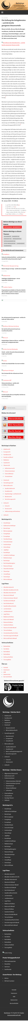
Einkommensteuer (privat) (13, 783)
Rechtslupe (20, 3)
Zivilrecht (6, 503)
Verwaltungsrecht (8, 483)
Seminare (7, 967)
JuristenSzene (7, 609)
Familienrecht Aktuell (9, 600)
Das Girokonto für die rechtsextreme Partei (12, 373)
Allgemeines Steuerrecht (11, 773)
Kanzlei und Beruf (8, 457)
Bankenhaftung (8, 238)
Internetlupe (7, 547)
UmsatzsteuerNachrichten (11, 633)
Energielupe (7, 533)
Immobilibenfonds (17, 238)
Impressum (7, 670)
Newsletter (7, 964)
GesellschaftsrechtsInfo (10, 606)
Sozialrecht (7, 463)
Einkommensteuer (10, 471)
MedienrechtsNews (9, 617)
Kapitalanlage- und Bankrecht (12, 227)
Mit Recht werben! (9, 981)
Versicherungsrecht (10, 499)
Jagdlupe (6, 550)
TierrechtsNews (8, 630)
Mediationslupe (8, 558)
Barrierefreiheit (8, 677)
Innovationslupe (8, 542)
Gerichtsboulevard (9, 603)
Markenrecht (8, 496)
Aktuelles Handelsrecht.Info (11, 590)
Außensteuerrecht (10, 468)
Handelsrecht (8, 491)
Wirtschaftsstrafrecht (11, 730)
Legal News (7, 614)
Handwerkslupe (8, 539)
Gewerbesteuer (10, 786)
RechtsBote (7, 651)
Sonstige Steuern (9, 798)
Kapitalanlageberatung (9, 241)
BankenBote (7, 646)
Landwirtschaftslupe (9, 555)
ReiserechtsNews (8, 622)
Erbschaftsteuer (9, 473)
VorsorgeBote (7, 659)
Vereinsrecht (8, 508)
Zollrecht (6, 515)
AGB (5, 672)
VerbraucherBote (8, 657)
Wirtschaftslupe (8, 579)
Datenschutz (7, 674)
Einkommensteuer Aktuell (10, 598)
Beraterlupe (7, 528)
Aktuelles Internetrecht (10, 592)
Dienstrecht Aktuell (9, 595)
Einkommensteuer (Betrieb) (13, 781)
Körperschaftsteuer (11, 788)
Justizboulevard (8, 611)
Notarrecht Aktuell (9, 619)
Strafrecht (6, 480)
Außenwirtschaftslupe (9, 525)
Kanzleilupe (7, 552)
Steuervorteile (7, 245)
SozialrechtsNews (8, 625)
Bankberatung (15, 236)
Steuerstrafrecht (10, 728)
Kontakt (6, 667)
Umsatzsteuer (8, 476)
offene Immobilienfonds (9, 243)
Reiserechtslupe (8, 566)
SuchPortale (8, 969)
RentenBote (7, 654)
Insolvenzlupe (7, 544)
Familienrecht (7, 454)
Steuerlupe (6, 571)
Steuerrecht (7, 465)
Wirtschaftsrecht (8, 485)
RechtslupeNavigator (9, 563)
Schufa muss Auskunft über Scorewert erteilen (13, 363)
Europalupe (7, 536)
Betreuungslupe (8, 531)
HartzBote (6, 649)
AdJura (6, 978)
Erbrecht (7, 506)
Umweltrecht (9, 741)
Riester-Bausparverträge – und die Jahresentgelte (14, 268)
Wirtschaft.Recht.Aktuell (10, 638)
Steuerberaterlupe (8, 568)
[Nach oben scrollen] (25, 1018)
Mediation (6, 460)
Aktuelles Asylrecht (9, 587)
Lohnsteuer (9, 790)
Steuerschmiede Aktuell (10, 627)
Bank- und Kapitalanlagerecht (14, 751)
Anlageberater (7, 236)
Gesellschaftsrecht (10, 488)
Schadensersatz (20, 243)
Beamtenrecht (10, 736)
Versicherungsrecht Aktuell (11, 635)
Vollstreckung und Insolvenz (12, 511)
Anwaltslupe (7, 523)
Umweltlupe (7, 574)
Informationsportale (10, 961)
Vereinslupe (7, 577)
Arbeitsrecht (7, 449)
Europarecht (7, 452)
